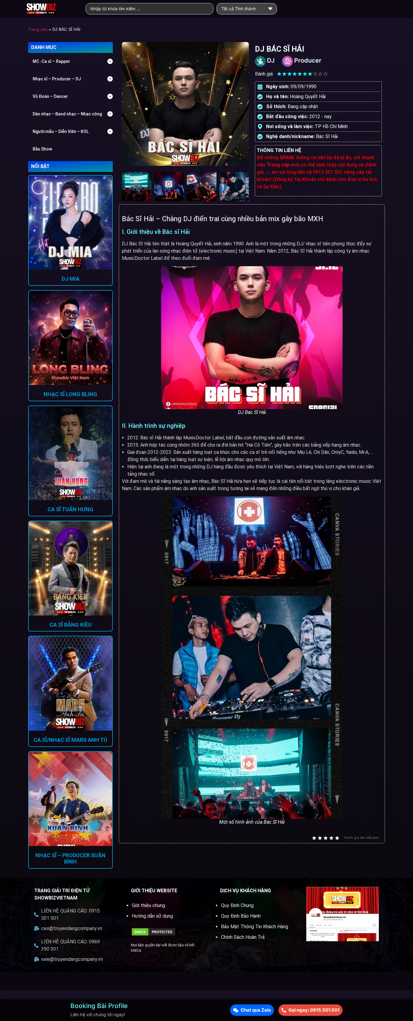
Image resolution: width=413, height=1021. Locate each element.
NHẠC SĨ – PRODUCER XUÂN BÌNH (70, 858)
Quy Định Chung (237, 905)
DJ (271, 60)
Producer (307, 60)
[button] (70, 61)
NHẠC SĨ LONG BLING (70, 394)
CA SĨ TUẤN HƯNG (70, 509)
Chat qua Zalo (256, 1010)
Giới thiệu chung (148, 905)
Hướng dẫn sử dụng (152, 916)
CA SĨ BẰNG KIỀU (71, 625)
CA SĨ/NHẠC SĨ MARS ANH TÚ (70, 740)
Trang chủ (37, 29)
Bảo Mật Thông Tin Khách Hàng (254, 926)
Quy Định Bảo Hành (241, 916)
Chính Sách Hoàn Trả (243, 937)
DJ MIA (71, 279)
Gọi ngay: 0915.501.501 (314, 1010)
